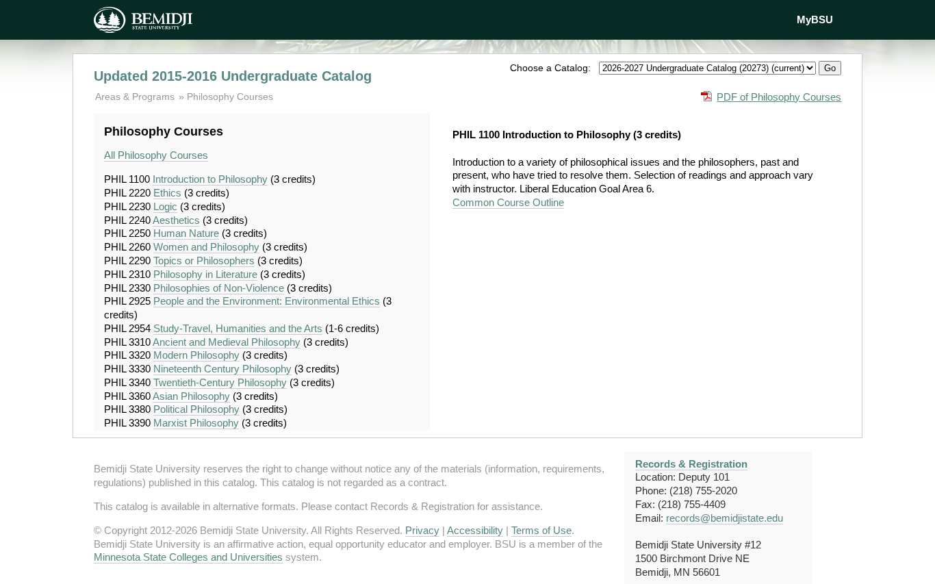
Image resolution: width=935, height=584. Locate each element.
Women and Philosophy (206, 247)
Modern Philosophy (196, 355)
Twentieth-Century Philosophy (220, 382)
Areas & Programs (136, 96)
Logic (165, 206)
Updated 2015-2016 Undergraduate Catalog (233, 76)
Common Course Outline (508, 202)
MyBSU (815, 19)
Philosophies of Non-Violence (218, 288)
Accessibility (475, 530)
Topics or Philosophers (204, 260)
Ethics (167, 193)
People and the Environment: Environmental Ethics (266, 301)
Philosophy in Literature (205, 274)
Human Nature (186, 233)
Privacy (422, 530)
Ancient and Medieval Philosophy (226, 342)
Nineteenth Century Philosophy (222, 368)
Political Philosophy (196, 409)
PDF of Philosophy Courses (779, 97)
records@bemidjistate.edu (724, 518)
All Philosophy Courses (156, 155)
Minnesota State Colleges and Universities (188, 557)
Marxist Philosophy (196, 423)
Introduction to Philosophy (210, 179)
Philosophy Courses (230, 96)
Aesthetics (176, 220)
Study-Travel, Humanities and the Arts (237, 328)
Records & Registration (691, 464)
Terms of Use (541, 530)
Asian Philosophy (191, 396)
